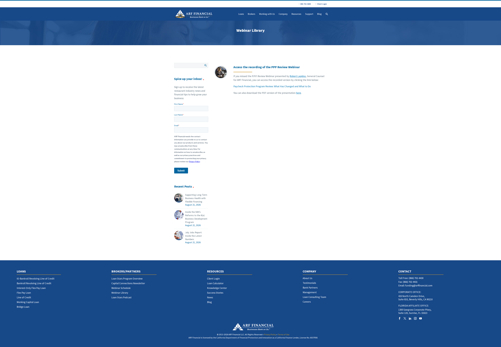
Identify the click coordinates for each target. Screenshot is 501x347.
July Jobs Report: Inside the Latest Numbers (193, 236)
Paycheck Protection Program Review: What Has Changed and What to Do (272, 86)
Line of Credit (24, 297)
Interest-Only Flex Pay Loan (31, 288)
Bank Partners (310, 287)
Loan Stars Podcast (121, 297)
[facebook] (399, 318)
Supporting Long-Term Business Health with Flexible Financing (196, 198)
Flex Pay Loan (24, 292)
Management (310, 292)
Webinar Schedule (121, 288)
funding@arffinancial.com (418, 285)
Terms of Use (283, 334)
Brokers (251, 14)
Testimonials (309, 282)
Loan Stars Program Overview (127, 278)
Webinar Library (119, 292)
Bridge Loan (23, 306)
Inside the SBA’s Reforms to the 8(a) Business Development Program (196, 217)
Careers (307, 301)
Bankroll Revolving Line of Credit (34, 283)
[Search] (326, 14)
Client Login (322, 4)
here (298, 92)
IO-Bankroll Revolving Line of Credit (35, 278)
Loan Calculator (215, 283)
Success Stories (215, 292)
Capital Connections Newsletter (128, 283)
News (210, 297)
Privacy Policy (270, 334)
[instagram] (415, 318)
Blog (319, 14)
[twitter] (405, 318)
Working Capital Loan (28, 302)
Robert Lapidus (298, 76)
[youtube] (420, 318)
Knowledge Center (217, 288)
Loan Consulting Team (314, 297)
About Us (307, 278)
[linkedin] (410, 318)
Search (205, 65)
